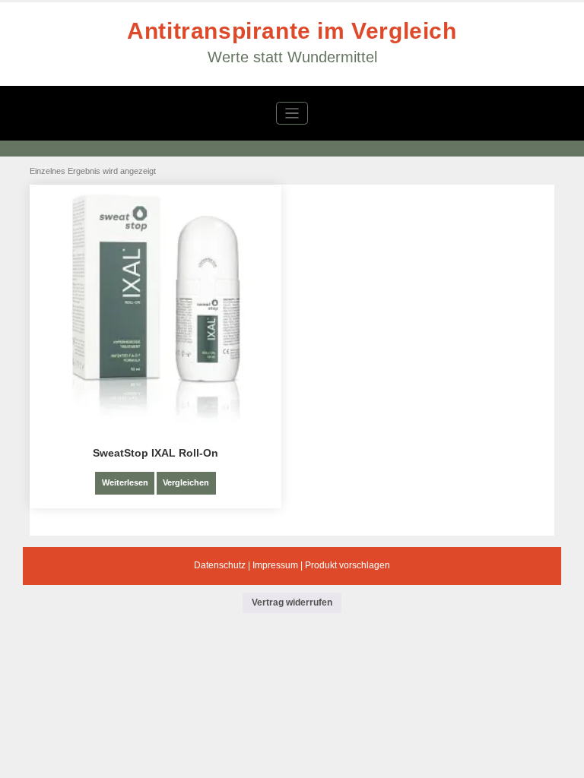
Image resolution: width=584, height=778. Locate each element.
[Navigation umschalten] (292, 113)
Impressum (275, 565)
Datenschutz (220, 565)
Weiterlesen (125, 482)
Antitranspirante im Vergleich (291, 30)
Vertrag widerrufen (292, 602)
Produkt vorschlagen (347, 565)
